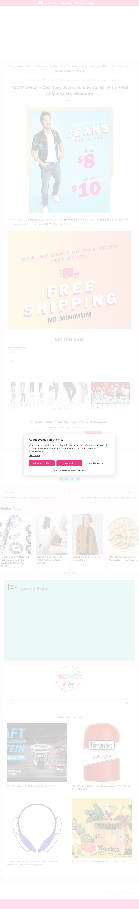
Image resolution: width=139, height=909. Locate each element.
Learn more (34, 455)
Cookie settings (97, 463)
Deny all (69, 463)
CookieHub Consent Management (74, 470)
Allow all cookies (41, 463)
